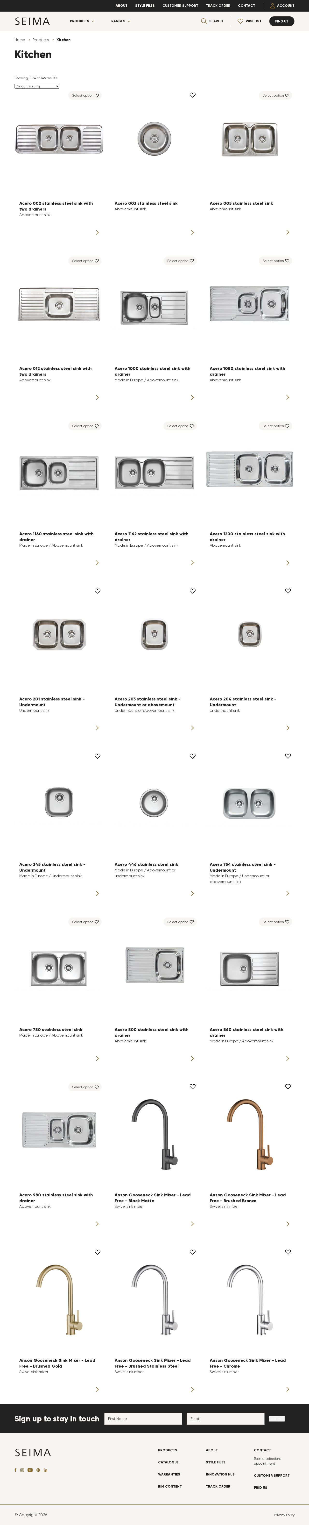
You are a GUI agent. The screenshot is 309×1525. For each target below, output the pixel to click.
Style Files (145, 6)
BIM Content (170, 1486)
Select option (82, 95)
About (121, 6)
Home (19, 39)
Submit (277, 1419)
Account (286, 6)
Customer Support (180, 6)
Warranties (169, 1474)
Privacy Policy (284, 1515)
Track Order (218, 6)
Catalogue (168, 1462)
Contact (246, 6)
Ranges (118, 21)
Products (79, 21)
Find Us (260, 1488)
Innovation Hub (220, 1474)
